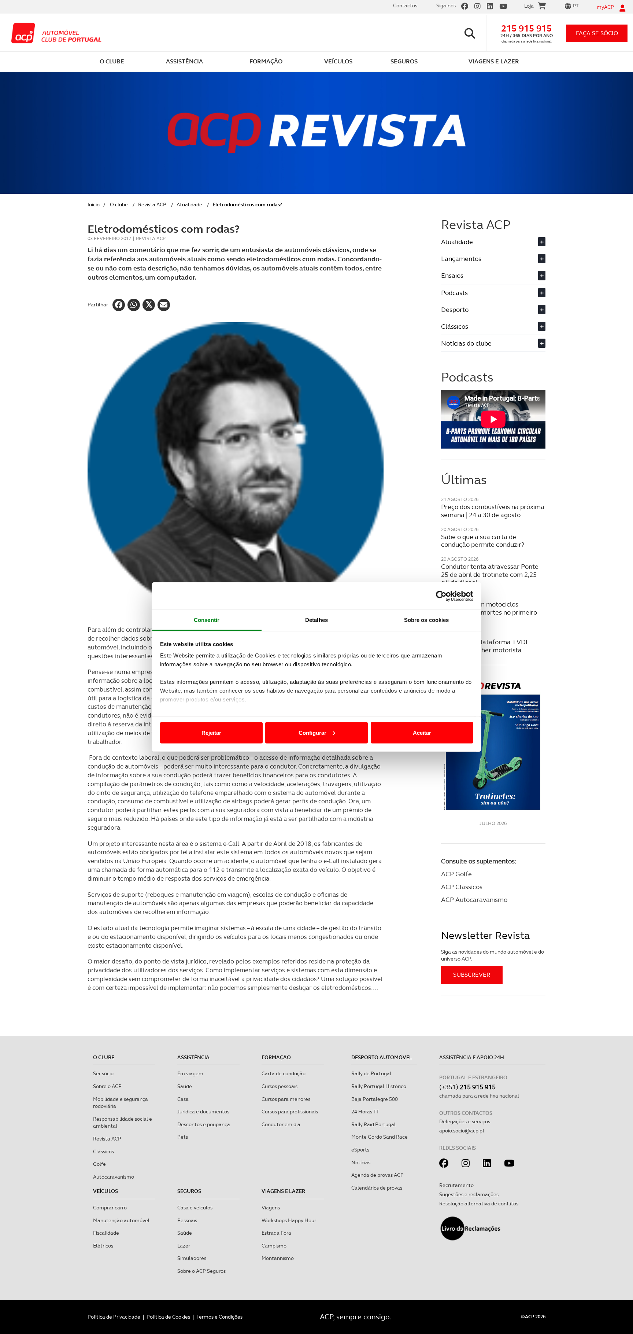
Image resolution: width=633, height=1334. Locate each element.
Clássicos (492, 326)
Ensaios (492, 275)
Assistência (193, 1057)
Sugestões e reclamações (469, 1194)
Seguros (189, 1191)
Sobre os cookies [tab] (426, 620)
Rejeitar (211, 732)
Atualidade (189, 204)
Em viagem (190, 1073)
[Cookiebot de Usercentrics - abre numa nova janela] (441, 595)
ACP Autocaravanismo (474, 899)
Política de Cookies (168, 1316)
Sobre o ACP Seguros (201, 1271)
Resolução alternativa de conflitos (478, 1203)
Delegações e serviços (464, 1121)
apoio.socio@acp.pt (462, 1130)
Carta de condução (284, 1073)
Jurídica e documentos (203, 1111)
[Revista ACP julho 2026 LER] (493, 745)
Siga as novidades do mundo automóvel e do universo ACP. (492, 955)
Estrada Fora (276, 1233)
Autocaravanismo (113, 1176)
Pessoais (187, 1220)
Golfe (99, 1164)
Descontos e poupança (203, 1124)
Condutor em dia (281, 1124)
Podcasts (492, 292)
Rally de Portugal (371, 1073)
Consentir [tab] (206, 620)
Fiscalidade (106, 1233)
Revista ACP (152, 204)
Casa (183, 1099)
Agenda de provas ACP (377, 1175)
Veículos (105, 1191)
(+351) (467, 1087)
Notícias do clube (492, 343)
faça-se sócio (597, 33)
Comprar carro (110, 1207)
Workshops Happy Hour (289, 1220)
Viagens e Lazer (283, 1191)
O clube (119, 204)
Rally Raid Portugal (373, 1124)
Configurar (312, 732)
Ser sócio (103, 1073)
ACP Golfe (456, 874)
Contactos (405, 5)
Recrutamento (456, 1185)
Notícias (360, 1162)
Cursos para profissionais (290, 1111)
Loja (529, 6)
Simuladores (191, 1258)
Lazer (183, 1245)
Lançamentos (492, 258)
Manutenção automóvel (121, 1220)
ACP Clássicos (461, 886)
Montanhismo (278, 1258)
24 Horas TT (365, 1111)
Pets (182, 1137)
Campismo (274, 1245)
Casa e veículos (194, 1207)
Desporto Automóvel (381, 1057)
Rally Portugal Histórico (378, 1086)
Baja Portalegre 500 (374, 1099)
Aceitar (422, 732)
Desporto (492, 309)
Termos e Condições (219, 1316)
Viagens (271, 1207)
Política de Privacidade (114, 1316)
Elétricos (103, 1245)
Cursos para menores (286, 1099)
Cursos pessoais (279, 1086)
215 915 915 (526, 28)
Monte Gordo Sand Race (379, 1137)
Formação (276, 1057)
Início (94, 204)
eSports (360, 1149)
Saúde (184, 1086)
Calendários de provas (376, 1187)
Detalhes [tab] (316, 620)
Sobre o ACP (107, 1086)
